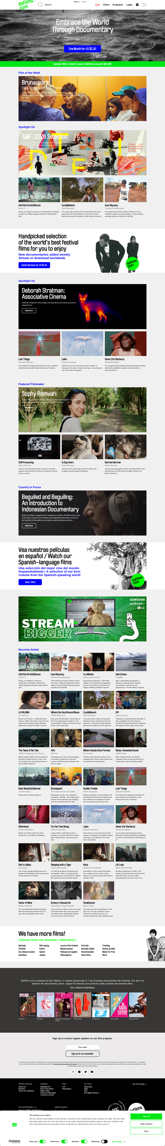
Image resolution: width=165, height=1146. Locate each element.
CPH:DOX (22, 949)
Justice (42, 955)
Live (97, 4)
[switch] (64, 1141)
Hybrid (42, 952)
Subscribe (88, 1087)
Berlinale (22, 946)
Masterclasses (66, 949)
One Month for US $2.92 (82, 48)
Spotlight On (27, 127)
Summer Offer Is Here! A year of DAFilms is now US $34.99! (83, 64)
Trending (106, 946)
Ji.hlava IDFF (115, 1019)
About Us (22, 1087)
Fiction (42, 949)
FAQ (86, 1089)
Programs (118, 4)
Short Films (86, 955)
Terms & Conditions (26, 1091)
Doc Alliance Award (27, 952)
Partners (22, 1089)
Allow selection (146, 1124)
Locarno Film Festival (69, 946)
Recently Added (29, 649)
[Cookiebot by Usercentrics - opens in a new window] (14, 1141)
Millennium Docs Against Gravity (62, 1019)
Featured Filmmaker (31, 384)
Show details (117, 1142)
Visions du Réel (108, 949)
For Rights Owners (91, 1093)
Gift (85, 1091)
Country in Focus (30, 487)
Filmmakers (66, 1089)
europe (84, 1)
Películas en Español (68, 952)
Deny (146, 1131)
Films (106, 4)
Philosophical (65, 955)
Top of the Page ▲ (139, 1084)
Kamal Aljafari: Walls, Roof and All (29, 56)
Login (129, 4)
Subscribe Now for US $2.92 (34, 265)
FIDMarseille (96, 1019)
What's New (45, 1091)
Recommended (87, 952)
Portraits (85, 946)
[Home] (27, 5)
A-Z (63, 1087)
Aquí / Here (30, 582)
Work (104, 955)
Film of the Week (29, 72)
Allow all (146, 1116)
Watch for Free (108, 952)
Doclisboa (23, 955)
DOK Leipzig (44, 946)
